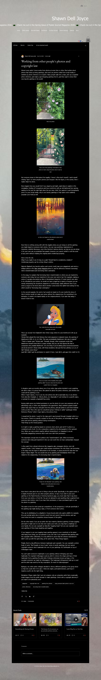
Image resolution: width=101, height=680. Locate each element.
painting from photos (47, 583)
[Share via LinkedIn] (30, 596)
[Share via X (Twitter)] (26, 596)
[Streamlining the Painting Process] (24, 619)
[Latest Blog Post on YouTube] (76, 619)
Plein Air (22, 45)
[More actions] (79, 56)
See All (86, 610)
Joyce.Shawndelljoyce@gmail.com (52, 666)
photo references (26, 586)
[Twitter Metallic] (82, 41)
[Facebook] (80, 41)
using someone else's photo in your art (64, 583)
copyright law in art (34, 583)
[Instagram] (79, 41)
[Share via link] (33, 596)
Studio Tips (30, 45)
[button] (88, 39)
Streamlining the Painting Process (24, 629)
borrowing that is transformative (41, 586)
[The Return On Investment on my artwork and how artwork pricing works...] (50, 619)
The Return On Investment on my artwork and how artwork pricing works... (49, 630)
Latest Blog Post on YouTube (75, 629)
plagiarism (24, 583)
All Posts (15, 45)
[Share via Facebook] (22, 596)
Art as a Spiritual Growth (42, 45)
